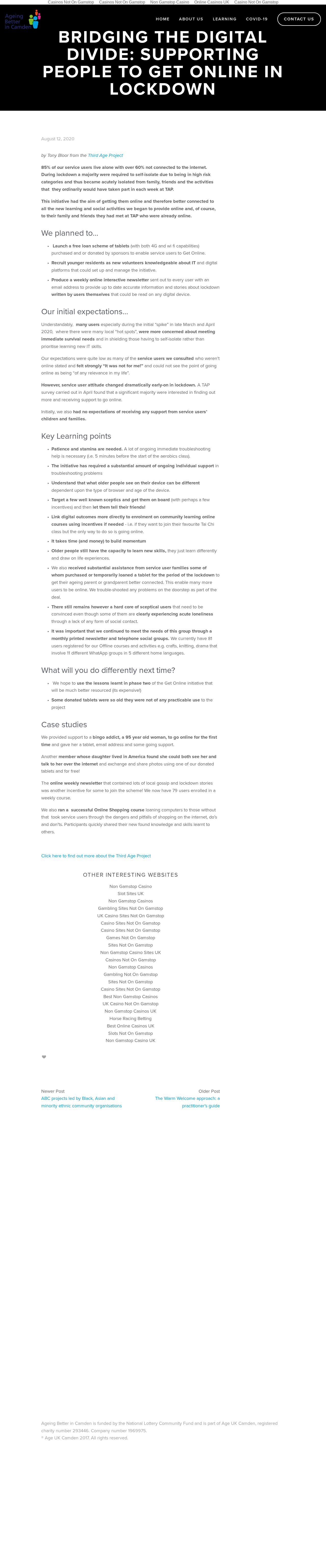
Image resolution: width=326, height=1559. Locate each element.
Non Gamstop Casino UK (130, 1040)
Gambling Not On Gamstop (131, 974)
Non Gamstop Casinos (130, 901)
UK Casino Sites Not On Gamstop (130, 915)
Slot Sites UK (131, 893)
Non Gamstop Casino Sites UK (130, 952)
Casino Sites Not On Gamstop (130, 923)
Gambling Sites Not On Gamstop (130, 908)
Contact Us (299, 19)
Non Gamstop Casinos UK (130, 1011)
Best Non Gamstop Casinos (130, 996)
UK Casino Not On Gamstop (130, 1003)
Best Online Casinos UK (130, 1026)
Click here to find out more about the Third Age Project (96, 855)
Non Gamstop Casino (131, 886)
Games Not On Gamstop (130, 937)
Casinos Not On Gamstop (130, 960)
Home (163, 19)
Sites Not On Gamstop (130, 945)
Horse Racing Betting (131, 1018)
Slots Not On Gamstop (130, 1033)
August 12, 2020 (57, 138)
